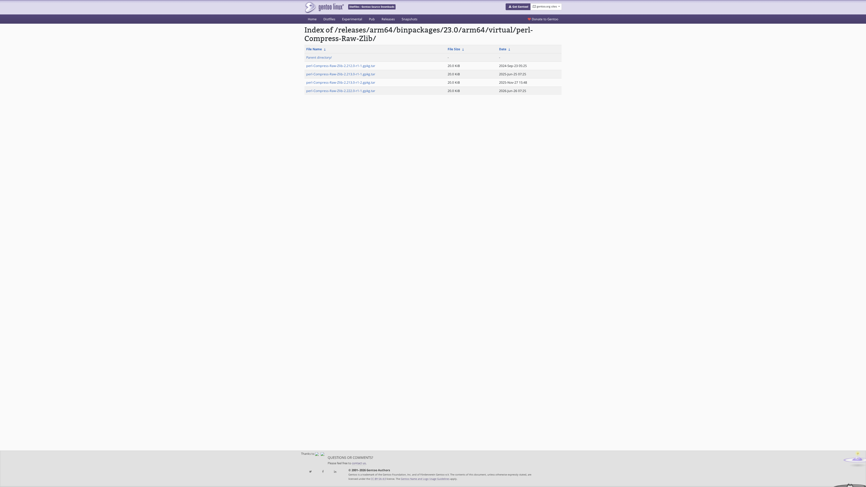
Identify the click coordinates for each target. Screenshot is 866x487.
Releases (388, 19)
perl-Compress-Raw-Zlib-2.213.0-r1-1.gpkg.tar (340, 74)
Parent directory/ (319, 57)
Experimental (352, 19)
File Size (454, 49)
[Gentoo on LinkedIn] (335, 471)
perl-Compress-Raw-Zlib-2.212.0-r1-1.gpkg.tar (340, 66)
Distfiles (329, 19)
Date (502, 49)
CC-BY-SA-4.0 (378, 478)
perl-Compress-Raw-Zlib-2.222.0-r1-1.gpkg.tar (340, 91)
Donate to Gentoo (544, 19)
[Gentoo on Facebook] (323, 471)
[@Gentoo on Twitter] (310, 471)
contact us (359, 463)
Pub (372, 19)
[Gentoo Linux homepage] (324, 7)
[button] (518, 6)
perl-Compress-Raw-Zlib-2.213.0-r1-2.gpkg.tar (340, 82)
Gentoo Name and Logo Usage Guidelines (425, 478)
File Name (314, 49)
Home (312, 19)
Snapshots (409, 19)
